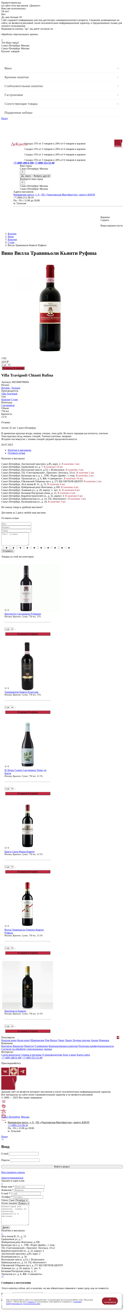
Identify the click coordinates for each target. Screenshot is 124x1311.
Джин (61, 1040)
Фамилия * (7, 1190)
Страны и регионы (31, 1054)
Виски (53, 1040)
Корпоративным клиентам (63, 1046)
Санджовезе (8, 405)
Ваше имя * (7, 1186)
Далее (6, 1227)
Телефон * (7, 1196)
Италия (5, 387)
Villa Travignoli (9, 393)
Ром (47, 1040)
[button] (118, 1037)
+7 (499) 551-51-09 (44, 162)
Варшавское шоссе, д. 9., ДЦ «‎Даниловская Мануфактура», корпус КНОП (54, 194)
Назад (4, 118)
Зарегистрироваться (12, 1177)
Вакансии (18, 1046)
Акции (94, 1040)
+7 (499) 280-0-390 (23, 162)
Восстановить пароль (13, 1172)
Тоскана (15, 387)
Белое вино (23, 1040)
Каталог (12, 233)
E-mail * (5, 1193)
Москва (25, 1116)
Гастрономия (14, 95)
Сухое (11, 242)
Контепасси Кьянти (15, 1011)
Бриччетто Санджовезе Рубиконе (23, 613)
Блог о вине (69, 1054)
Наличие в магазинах (19, 450)
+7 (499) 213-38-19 (18, 1125)
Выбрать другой (42, 176)
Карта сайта (83, 1054)
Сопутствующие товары (21, 103)
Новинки (104, 1040)
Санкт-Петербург (10, 1116)
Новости (29, 1046)
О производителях (52, 1054)
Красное (12, 239)
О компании (41, 1046)
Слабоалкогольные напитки (24, 86)
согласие (30, 1302)
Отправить (8, 551)
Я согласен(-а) (110, 1301)
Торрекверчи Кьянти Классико (21, 692)
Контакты (6, 1046)
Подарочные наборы (18, 112)
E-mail (4, 1153)
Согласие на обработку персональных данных (26, 1049)
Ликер (68, 1040)
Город (4, 1200)
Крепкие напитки (17, 77)
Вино (8, 68)
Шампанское (37, 1040)
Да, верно (26, 176)
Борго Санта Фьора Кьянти (20, 851)
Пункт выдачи (9, 1203)
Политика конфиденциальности (96, 1046)
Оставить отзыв (16, 453)
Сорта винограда (10, 1054)
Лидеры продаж (81, 1040)
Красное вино (9, 1040)
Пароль (5, 1160)
